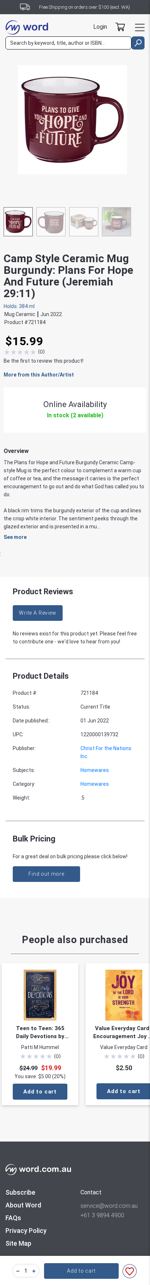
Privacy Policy (26, 1230)
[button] (16, 1271)
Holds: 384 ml (19, 306)
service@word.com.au (109, 1205)
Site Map (18, 1243)
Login (100, 26)
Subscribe (20, 1192)
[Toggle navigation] (140, 27)
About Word (23, 1205)
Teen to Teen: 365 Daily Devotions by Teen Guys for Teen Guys (40, 1032)
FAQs (13, 1218)
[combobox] (68, 43)
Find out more (46, 874)
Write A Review (37, 613)
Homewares (94, 770)
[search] (138, 43)
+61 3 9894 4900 (102, 1215)
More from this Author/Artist (39, 375)
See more (15, 537)
